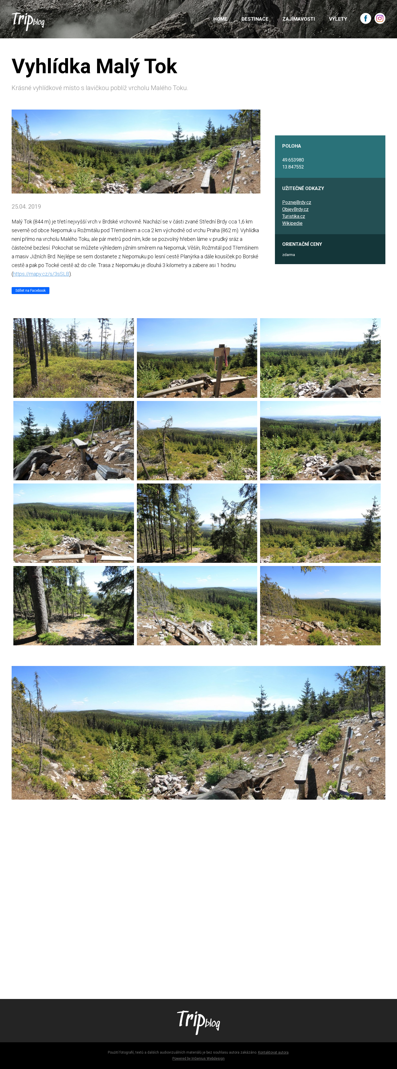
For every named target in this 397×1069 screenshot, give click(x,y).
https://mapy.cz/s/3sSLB (41, 274)
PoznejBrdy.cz (296, 202)
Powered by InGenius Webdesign (198, 1059)
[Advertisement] (186, 903)
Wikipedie (292, 223)
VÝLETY (338, 19)
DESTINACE (255, 19)
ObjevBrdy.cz (295, 209)
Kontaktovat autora (273, 1052)
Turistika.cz (293, 216)
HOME (220, 19)
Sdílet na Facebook (30, 291)
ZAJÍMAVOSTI (298, 19)
